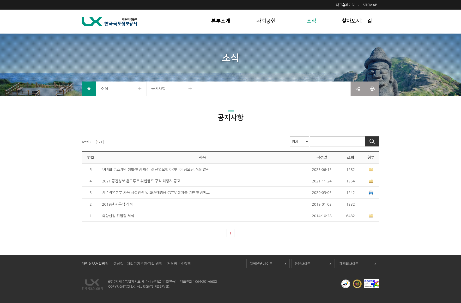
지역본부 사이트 (261, 264)
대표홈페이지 (345, 5)
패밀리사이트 (349, 264)
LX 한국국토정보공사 (110, 21)
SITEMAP (370, 5)
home (89, 89)
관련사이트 (302, 264)
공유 (358, 89)
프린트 (372, 89)
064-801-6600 (206, 281)
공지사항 (158, 88)
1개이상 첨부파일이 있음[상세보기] (371, 169)
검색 (372, 141)
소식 (104, 88)
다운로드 (371, 193)
